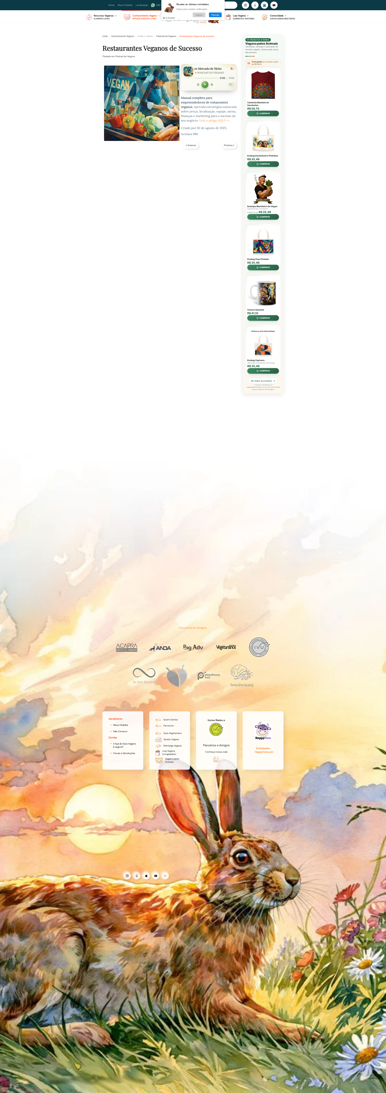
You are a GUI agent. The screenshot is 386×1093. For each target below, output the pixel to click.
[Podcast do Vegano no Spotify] (136, 875)
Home (111, 5)
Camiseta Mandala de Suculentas (258, 103)
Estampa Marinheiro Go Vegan (262, 206)
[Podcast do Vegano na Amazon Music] (165, 875)
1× (231, 84)
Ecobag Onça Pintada (258, 259)
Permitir (215, 14)
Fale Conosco (120, 731)
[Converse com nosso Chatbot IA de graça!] (264, 5)
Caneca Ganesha (255, 310)
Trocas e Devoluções (124, 753)
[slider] (206, 78)
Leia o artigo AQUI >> (214, 120)
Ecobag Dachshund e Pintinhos (262, 156)
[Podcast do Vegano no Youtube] (155, 875)
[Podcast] (255, 5)
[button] (101, 17)
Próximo (228, 145)
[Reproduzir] (205, 84)
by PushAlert (170, 18)
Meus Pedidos (125, 5)
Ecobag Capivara (255, 360)
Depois (199, 14)
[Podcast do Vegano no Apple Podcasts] (146, 875)
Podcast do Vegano (125, 56)
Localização (142, 5)
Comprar (265, 113)
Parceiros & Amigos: (193, 627)
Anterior (191, 145)
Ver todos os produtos (261, 381)
